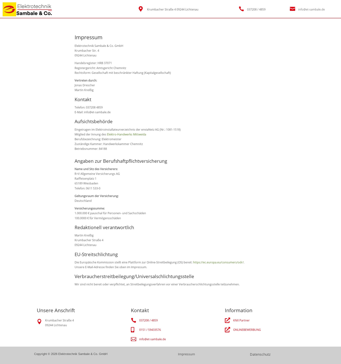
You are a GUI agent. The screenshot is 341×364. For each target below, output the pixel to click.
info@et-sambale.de (311, 9)
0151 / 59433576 (150, 330)
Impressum (186, 354)
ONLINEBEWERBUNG (247, 330)
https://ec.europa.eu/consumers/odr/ (218, 262)
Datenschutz (260, 354)
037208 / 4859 (148, 320)
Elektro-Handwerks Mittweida (126, 134)
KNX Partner (241, 320)
